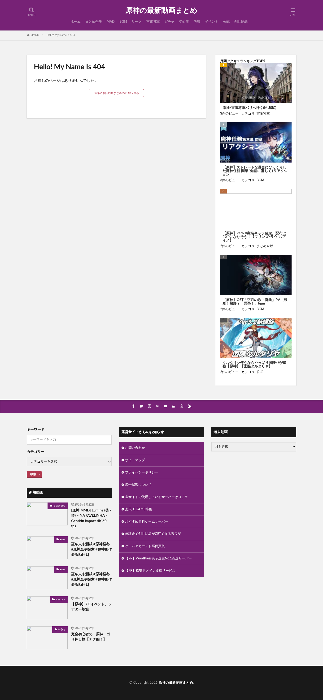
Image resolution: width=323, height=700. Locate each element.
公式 (226, 21)
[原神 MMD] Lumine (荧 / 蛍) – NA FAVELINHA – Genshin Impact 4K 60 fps (91, 518)
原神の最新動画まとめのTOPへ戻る (116, 93)
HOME (35, 35)
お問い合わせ (135, 448)
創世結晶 (241, 21)
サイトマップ (135, 460)
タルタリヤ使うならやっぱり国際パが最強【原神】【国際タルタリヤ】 (254, 364)
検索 (33, 474)
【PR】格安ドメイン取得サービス (150, 570)
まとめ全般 (93, 21)
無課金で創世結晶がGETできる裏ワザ (153, 534)
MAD (111, 21)
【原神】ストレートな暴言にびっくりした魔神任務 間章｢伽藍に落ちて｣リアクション (255, 171)
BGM (123, 21)
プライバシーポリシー (141, 472)
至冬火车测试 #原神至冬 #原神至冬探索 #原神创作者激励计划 (91, 549)
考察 (197, 21)
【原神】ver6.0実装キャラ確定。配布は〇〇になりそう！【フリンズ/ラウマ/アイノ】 (254, 237)
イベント (211, 21)
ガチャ (169, 21)
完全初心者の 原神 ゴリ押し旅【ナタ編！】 (90, 636)
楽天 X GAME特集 (138, 509)
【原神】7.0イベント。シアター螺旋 (91, 606)
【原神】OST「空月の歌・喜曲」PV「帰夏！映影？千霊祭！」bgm (255, 301)
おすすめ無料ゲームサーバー (146, 521)
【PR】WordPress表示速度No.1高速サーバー (158, 558)
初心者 (184, 21)
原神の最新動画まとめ (161, 10)
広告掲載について (138, 484)
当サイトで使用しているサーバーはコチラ (156, 497)
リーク (137, 21)
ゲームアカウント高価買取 (145, 546)
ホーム (76, 21)
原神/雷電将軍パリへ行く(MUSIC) (249, 108)
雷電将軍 (153, 21)
